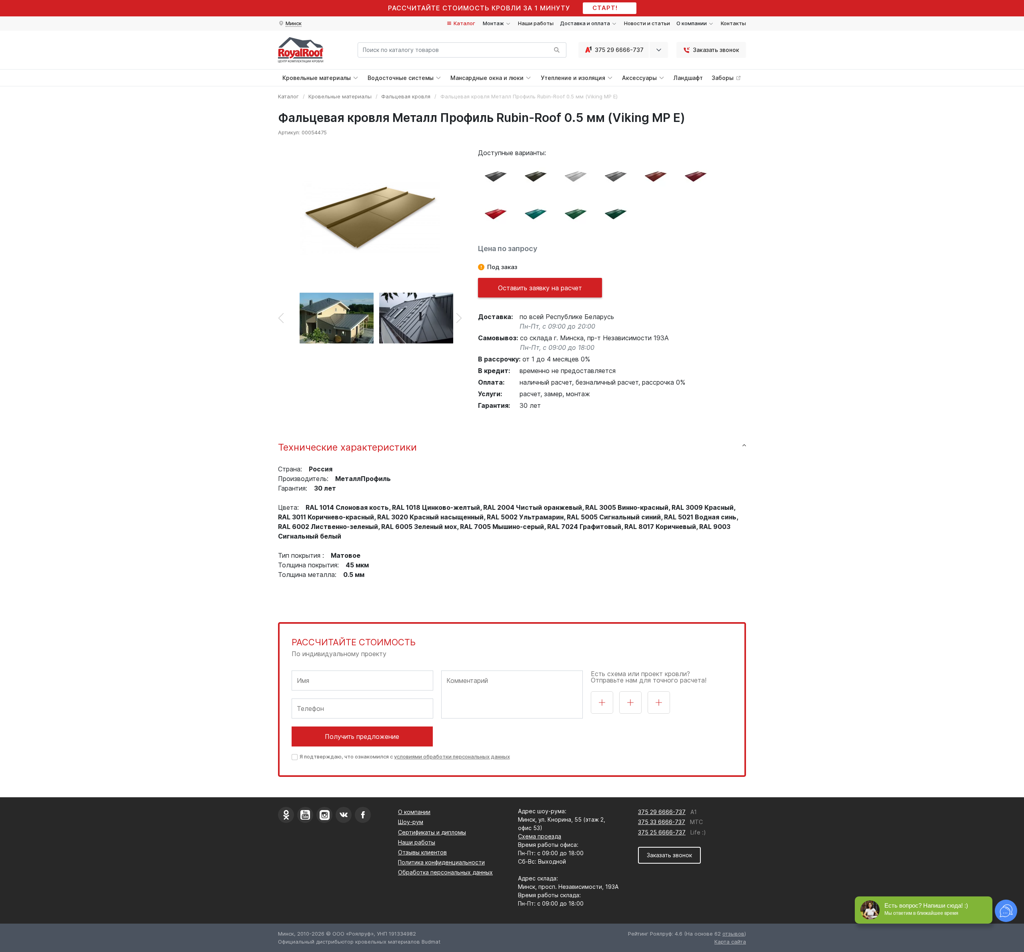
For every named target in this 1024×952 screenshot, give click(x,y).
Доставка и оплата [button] (585, 23)
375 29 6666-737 (619, 49)
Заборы (723, 77)
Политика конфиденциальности (441, 862)
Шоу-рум (410, 821)
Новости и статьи (647, 23)
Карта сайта (730, 941)
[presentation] (281, 318)
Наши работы (536, 23)
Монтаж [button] (494, 23)
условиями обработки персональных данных (452, 756)
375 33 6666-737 (661, 821)
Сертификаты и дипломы (432, 832)
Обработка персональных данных (445, 872)
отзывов (733, 933)
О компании (414, 811)
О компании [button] (692, 23)
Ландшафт (688, 77)
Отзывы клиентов (422, 852)
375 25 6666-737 (662, 832)
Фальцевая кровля (405, 96)
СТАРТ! (605, 8)
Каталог (463, 23)
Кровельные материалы (340, 96)
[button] (290, 23)
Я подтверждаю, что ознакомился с (405, 756)
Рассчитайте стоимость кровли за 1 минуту (479, 8)
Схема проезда (539, 836)
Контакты (733, 23)
